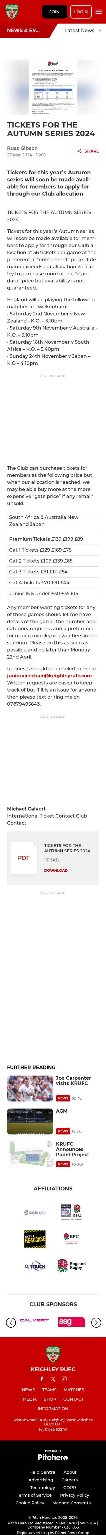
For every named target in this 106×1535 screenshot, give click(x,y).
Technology (42, 1487)
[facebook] (42, 1380)
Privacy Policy (74, 1495)
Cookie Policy (30, 1503)
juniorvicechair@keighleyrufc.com (49, 676)
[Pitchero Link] (53, 1459)
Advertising (41, 1480)
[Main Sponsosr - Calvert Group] (35, 1322)
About (70, 1472)
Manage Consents (71, 1503)
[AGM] (30, 1121)
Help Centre (42, 1472)
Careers (70, 1480)
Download (56, 870)
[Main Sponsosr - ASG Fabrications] (71, 1322)
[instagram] (64, 1380)
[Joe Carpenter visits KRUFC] (30, 1088)
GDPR (69, 1487)
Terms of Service (34, 1495)
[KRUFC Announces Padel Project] (30, 1154)
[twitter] (53, 1380)
